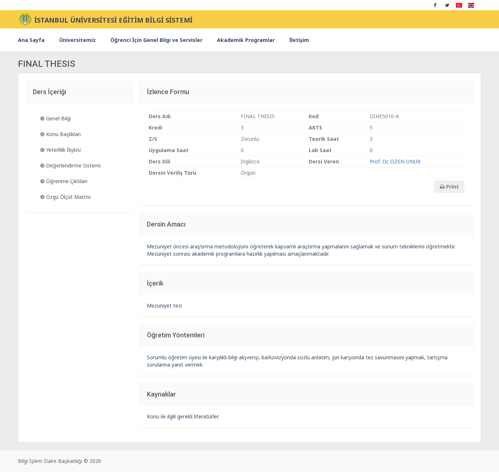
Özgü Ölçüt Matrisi (68, 196)
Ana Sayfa (31, 39)
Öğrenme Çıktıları (66, 181)
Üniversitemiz (77, 39)
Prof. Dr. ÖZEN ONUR (395, 161)
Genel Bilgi (58, 118)
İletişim (299, 39)
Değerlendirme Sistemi (72, 165)
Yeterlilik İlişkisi (63, 149)
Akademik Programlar (246, 39)
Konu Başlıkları (63, 134)
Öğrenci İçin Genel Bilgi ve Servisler (156, 39)
